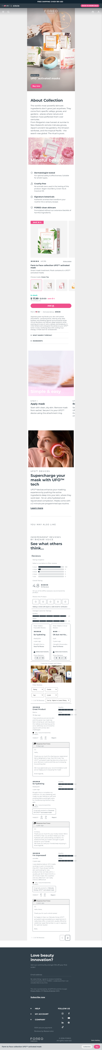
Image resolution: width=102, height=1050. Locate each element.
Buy (97, 1047)
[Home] (51, 12)
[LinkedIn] (63, 1023)
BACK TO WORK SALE (90, 5)
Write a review (67, 261)
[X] (63, 1018)
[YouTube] (69, 1018)
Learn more (37, 508)
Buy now (36, 86)
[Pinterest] (69, 1023)
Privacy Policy (35, 991)
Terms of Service (49, 991)
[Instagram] (63, 1014)
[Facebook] (69, 1014)
